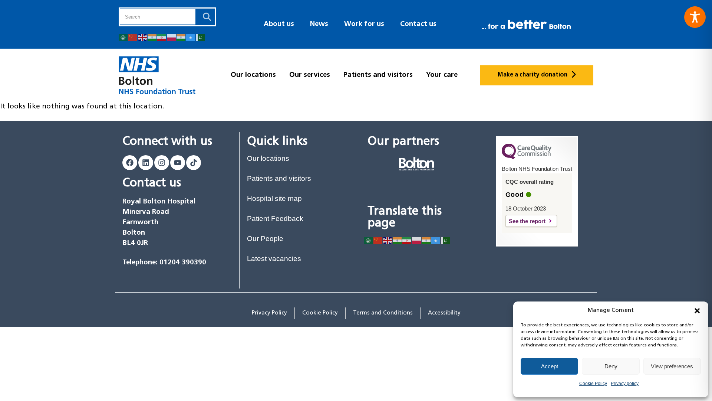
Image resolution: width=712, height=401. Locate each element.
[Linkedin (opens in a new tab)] (145, 162)
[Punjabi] (181, 37)
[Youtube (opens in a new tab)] (177, 162)
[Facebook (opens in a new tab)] (129, 162)
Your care (442, 75)
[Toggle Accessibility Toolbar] (694, 17)
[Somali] (191, 37)
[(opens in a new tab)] (416, 163)
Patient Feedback (275, 218)
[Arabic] (123, 37)
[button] (697, 310)
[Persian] (162, 37)
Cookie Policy (593, 383)
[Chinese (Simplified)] (133, 37)
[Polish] (172, 37)
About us (279, 24)
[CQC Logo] (526, 157)
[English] (143, 37)
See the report (533, 221)
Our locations (253, 75)
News (319, 24)
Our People (265, 238)
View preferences (672, 366)
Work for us (364, 24)
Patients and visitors (378, 75)
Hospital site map (274, 198)
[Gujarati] (152, 37)
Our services (309, 75)
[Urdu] (200, 37)
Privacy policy (625, 383)
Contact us (418, 24)
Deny (610, 366)
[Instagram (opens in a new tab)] (161, 162)
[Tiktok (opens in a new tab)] (193, 162)
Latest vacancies (274, 259)
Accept (549, 366)
